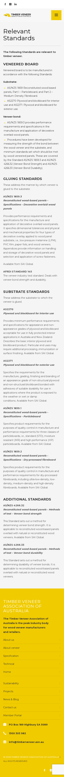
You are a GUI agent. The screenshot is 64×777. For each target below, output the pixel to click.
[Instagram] (10, 4)
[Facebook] (5, 4)
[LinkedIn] (15, 4)
